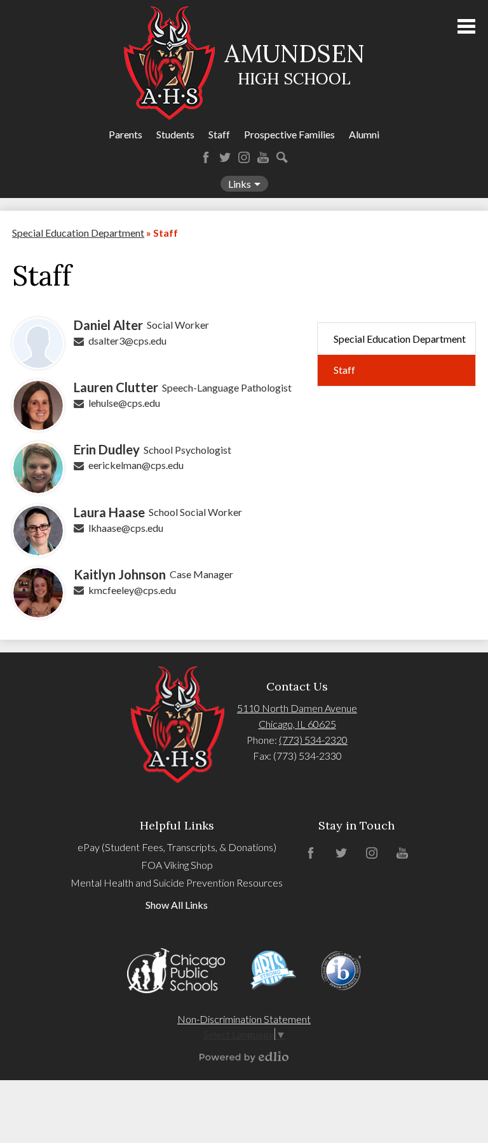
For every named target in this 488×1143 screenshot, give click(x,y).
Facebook (206, 157)
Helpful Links (177, 825)
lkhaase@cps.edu (125, 528)
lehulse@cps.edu (124, 403)
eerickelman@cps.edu (136, 465)
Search (282, 157)
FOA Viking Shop (177, 865)
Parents (125, 134)
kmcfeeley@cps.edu (132, 590)
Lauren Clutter (116, 387)
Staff (219, 134)
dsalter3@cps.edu (127, 340)
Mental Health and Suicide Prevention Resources (177, 882)
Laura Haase (109, 512)
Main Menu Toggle (466, 26)
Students (175, 134)
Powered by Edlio (244, 1056)
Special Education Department (78, 233)
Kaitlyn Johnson (120, 574)
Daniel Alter (108, 325)
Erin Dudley (107, 449)
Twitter (225, 157)
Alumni (364, 134)
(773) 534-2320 (313, 740)
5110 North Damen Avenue (297, 708)
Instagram (244, 157)
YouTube (263, 157)
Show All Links (177, 905)
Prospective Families (289, 134)
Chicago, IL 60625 (297, 724)
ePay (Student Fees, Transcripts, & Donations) (177, 847)
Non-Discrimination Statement (244, 1019)
